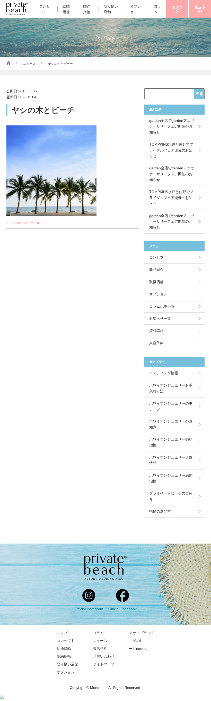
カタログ (177, 9)
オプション (135, 9)
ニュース (29, 63)
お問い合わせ (104, 656)
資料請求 (156, 331)
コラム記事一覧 (161, 306)
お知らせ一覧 (160, 318)
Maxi (137, 641)
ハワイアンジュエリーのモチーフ (170, 406)
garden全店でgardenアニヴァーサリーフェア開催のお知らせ (171, 126)
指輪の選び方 (160, 511)
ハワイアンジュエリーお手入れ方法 (170, 388)
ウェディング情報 (163, 373)
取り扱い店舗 (111, 9)
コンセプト (44, 9)
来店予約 (200, 9)
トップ (62, 633)
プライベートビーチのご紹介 (170, 496)
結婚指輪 (66, 9)
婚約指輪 (86, 9)
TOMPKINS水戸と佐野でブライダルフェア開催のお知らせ (171, 150)
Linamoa (140, 649)
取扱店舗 (156, 282)
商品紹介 (156, 269)
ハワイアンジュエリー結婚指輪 (170, 478)
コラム (98, 633)
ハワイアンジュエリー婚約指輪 (170, 442)
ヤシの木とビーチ (60, 63)
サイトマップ (104, 664)
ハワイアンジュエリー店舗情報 (170, 460)
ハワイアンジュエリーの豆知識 (170, 424)
